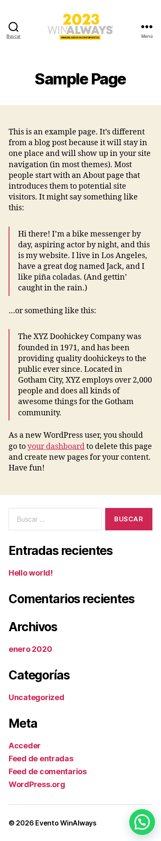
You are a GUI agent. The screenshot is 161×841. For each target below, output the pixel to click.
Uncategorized (36, 697)
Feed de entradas (41, 758)
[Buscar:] (53, 521)
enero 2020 (30, 649)
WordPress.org (37, 784)
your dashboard (56, 447)
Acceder (25, 745)
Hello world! (31, 572)
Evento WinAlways (66, 823)
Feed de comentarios (48, 771)
